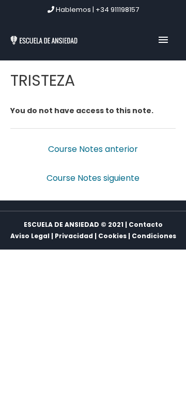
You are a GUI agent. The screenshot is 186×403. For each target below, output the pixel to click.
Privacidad (74, 235)
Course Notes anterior (93, 149)
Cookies (112, 235)
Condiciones (154, 235)
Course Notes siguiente (93, 178)
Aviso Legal (30, 235)
